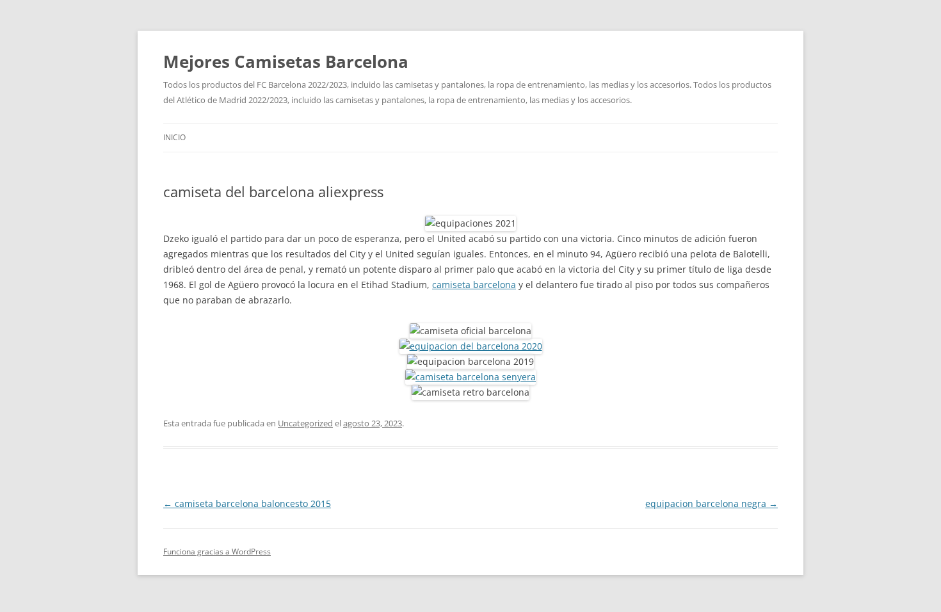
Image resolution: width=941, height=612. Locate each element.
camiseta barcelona (474, 284)
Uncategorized (305, 423)
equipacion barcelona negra (711, 503)
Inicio (174, 137)
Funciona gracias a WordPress (217, 551)
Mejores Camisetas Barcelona (285, 61)
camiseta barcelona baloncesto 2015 (247, 503)
